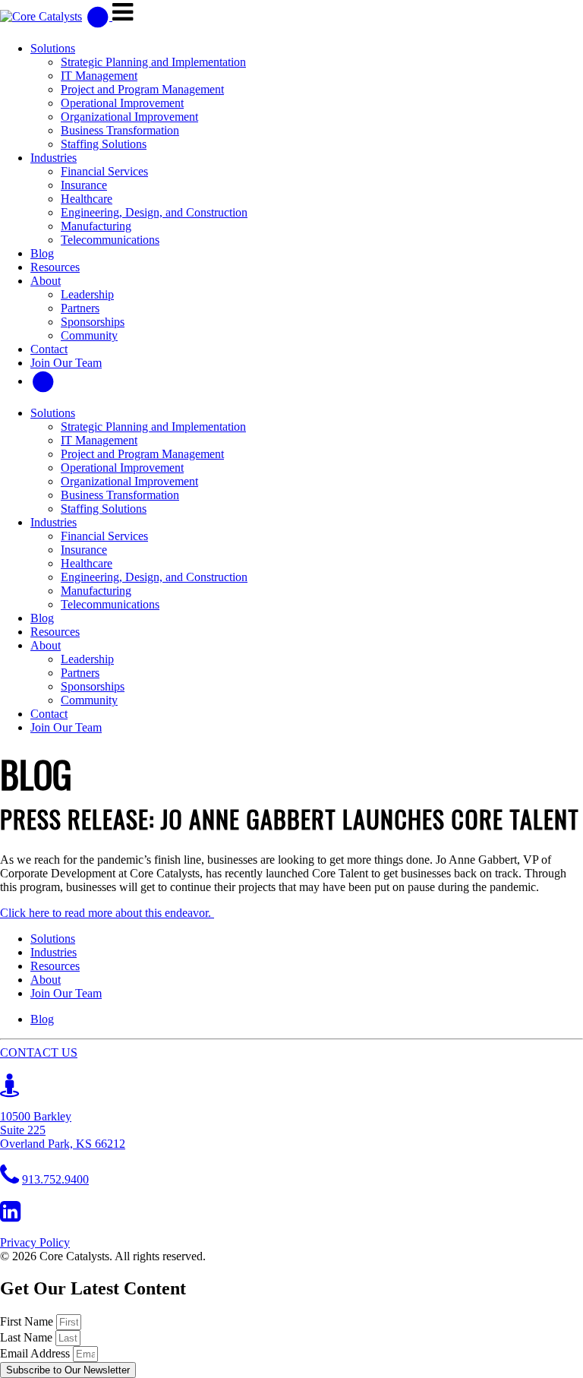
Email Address (36, 1353)
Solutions (52, 48)
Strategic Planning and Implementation (153, 61)
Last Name (27, 1337)
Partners (80, 308)
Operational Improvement (122, 102)
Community (89, 335)
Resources (55, 267)
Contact (49, 349)
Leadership (87, 294)
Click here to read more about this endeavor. (107, 912)
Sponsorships (92, 321)
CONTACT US (38, 1052)
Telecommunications (110, 239)
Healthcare (86, 198)
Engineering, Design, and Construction (154, 212)
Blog (42, 253)
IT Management (99, 75)
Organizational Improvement (129, 116)
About (45, 280)
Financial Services (104, 171)
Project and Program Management (142, 89)
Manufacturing (96, 226)
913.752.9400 (55, 1179)
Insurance (84, 185)
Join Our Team (66, 362)
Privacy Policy (35, 1242)
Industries (53, 157)
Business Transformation (120, 130)
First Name (28, 1321)
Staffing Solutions (104, 143)
